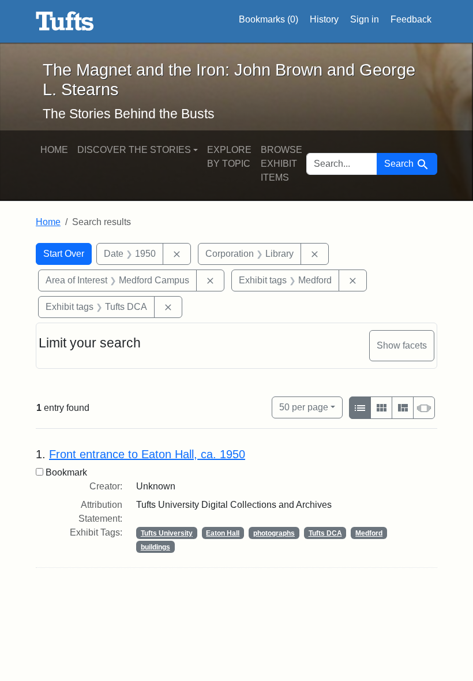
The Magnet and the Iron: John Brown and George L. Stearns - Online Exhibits (65, 21)
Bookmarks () (268, 19)
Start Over (63, 254)
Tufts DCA (325, 533)
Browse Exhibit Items (281, 163)
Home (54, 150)
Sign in (364, 19)
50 (303, 407)
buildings (155, 547)
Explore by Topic (229, 157)
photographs (274, 533)
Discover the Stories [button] (134, 150)
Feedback (411, 19)
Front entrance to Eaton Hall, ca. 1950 (147, 454)
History (324, 19)
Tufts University (167, 533)
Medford (368, 533)
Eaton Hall (222, 533)
